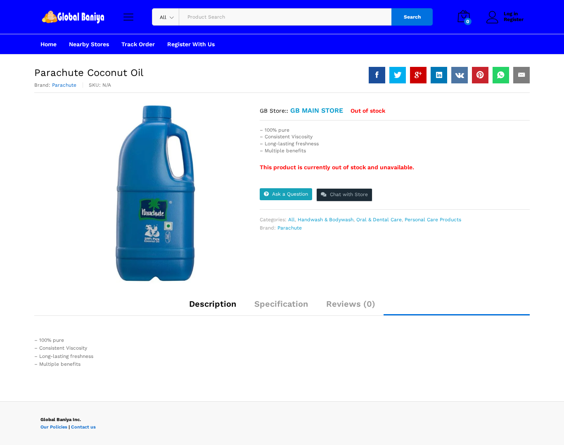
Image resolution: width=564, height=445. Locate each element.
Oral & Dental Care (379, 219)
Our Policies (53, 427)
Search (412, 17)
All (291, 219)
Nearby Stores (89, 44)
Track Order (138, 44)
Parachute (64, 85)
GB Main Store (316, 110)
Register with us (191, 44)
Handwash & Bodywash (325, 219)
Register (514, 19)
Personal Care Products (433, 219)
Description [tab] (212, 304)
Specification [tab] (281, 304)
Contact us (83, 427)
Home (48, 44)
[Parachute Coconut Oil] (377, 75)
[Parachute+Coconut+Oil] (397, 75)
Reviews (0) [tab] (350, 304)
